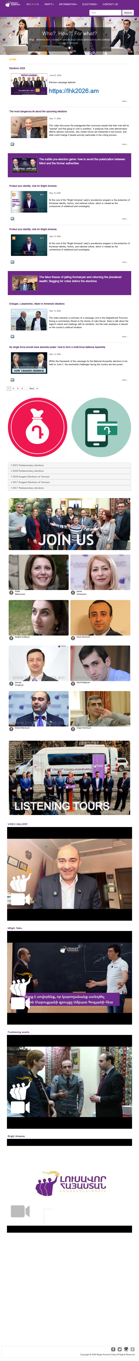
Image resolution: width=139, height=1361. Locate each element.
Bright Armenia (16, 1136)
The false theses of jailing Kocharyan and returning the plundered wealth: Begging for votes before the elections (80, 279)
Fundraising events (18, 1032)
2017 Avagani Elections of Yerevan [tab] (31, 482)
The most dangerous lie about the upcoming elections (38, 111)
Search (128, 12)
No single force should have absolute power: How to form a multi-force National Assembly (57, 347)
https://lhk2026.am (74, 91)
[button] (10, 36)
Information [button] (67, 4)
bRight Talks (15, 928)
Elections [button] (89, 4)
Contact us (110, 4)
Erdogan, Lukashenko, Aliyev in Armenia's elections (37, 303)
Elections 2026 (17, 68)
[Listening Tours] (69, 778)
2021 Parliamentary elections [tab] (28, 465)
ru (38, 4)
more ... (125, 101)
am (28, 4)
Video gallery (18, 824)
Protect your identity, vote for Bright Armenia (33, 186)
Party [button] (48, 4)
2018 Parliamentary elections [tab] (28, 470)
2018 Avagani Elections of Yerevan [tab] (31, 476)
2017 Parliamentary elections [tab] (28, 488)
